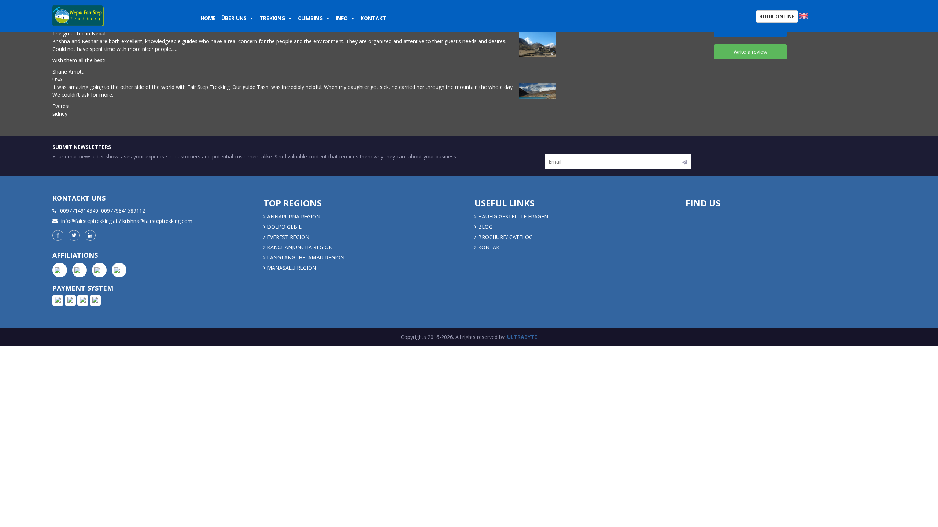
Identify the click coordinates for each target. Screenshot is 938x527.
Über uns (234, 18)
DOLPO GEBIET (286, 226)
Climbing (310, 18)
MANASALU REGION (291, 267)
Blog (485, 226)
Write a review (750, 51)
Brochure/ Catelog (505, 236)
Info (342, 18)
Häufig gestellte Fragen (513, 216)
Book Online (777, 16)
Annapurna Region (293, 216)
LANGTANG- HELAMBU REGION (305, 257)
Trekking (272, 18)
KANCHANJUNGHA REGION (300, 247)
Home (208, 18)
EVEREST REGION (288, 236)
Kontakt (374, 18)
